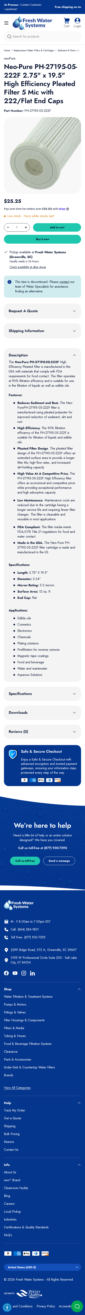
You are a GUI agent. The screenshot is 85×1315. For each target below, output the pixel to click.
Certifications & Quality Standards (26, 1227)
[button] (66, 23)
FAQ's (8, 1235)
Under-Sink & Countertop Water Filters (29, 1067)
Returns (9, 1142)
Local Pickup (12, 1211)
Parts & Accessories (17, 1059)
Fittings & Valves (15, 1012)
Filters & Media (14, 1028)
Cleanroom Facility (16, 1188)
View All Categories (17, 1088)
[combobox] (42, 36)
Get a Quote (12, 1118)
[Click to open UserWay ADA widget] (7, 1307)
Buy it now (42, 239)
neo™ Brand (12, 1180)
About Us (10, 1172)
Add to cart (57, 227)
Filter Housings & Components (24, 1020)
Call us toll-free (25, 861)
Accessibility (67, 1306)
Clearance (11, 1051)
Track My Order (14, 1110)
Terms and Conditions (18, 1306)
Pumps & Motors (15, 1004)
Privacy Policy (46, 1306)
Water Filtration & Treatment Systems (28, 996)
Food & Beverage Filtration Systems (28, 1044)
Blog (7, 1196)
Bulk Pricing (12, 1134)
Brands (8, 1075)
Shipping (9, 1126)
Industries (10, 1219)
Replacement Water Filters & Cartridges (34, 50)
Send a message (59, 861)
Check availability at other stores (27, 267)
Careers (9, 1203)
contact (64, 282)
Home (7, 50)
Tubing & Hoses (15, 1036)
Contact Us (11, 1149)
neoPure (9, 58)
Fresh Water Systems (30, 1279)
